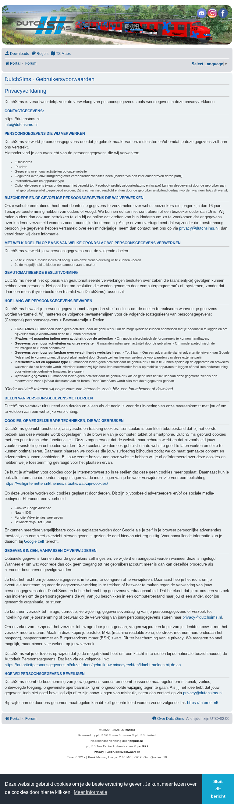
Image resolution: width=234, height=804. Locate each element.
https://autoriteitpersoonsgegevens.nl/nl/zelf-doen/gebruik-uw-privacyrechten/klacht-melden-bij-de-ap (93, 665)
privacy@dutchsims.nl (198, 228)
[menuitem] (17, 54)
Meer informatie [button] (90, 792)
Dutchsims (128, 729)
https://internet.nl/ (202, 702)
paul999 (142, 746)
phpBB (101, 735)
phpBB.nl (136, 740)
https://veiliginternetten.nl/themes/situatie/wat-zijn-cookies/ (56, 483)
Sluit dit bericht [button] (218, 789)
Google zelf (34, 541)
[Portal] (116, 25)
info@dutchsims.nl (21, 124)
